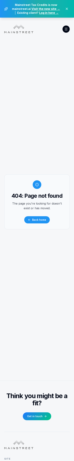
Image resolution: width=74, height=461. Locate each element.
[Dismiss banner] (67, 9)
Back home (39, 219)
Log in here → (49, 13)
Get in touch (35, 416)
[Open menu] (66, 29)
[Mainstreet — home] (18, 29)
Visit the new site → (45, 9)
